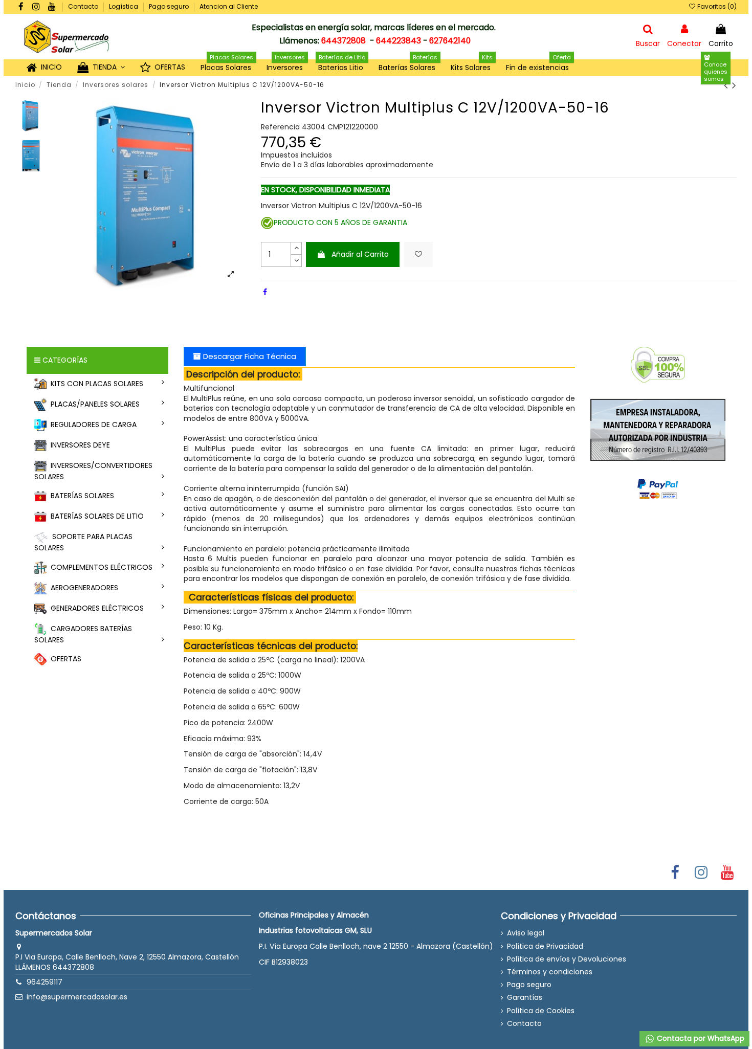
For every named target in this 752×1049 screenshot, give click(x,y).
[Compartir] (265, 292)
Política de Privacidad (545, 946)
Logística (124, 6)
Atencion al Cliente (229, 6)
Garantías (524, 997)
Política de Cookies (540, 1011)
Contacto (84, 6)
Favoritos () (716, 6)
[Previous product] (728, 85)
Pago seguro (169, 6)
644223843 (398, 41)
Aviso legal (525, 933)
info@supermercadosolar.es (77, 997)
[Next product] (734, 85)
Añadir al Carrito (360, 254)
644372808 (343, 41)
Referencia (280, 127)
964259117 (44, 982)
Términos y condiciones (549, 972)
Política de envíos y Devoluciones (566, 959)
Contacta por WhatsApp (699, 1038)
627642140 (450, 41)
